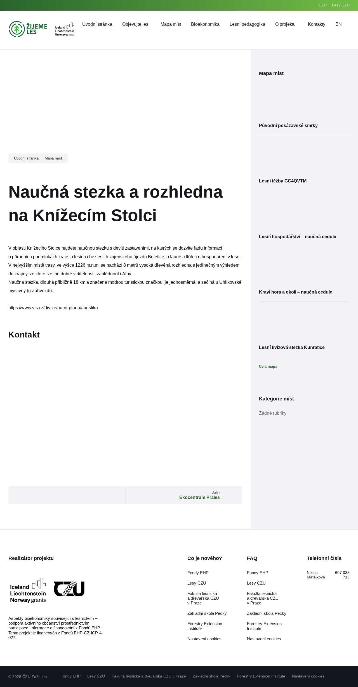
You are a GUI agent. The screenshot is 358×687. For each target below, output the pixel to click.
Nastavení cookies (204, 638)
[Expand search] (344, 35)
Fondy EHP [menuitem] (70, 676)
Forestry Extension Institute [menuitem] (261, 676)
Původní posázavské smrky (288, 125)
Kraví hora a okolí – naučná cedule (295, 292)
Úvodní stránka (26, 158)
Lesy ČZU (196, 583)
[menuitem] (97, 24)
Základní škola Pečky (207, 613)
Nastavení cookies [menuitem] (308, 676)
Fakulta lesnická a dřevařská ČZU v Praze (203, 598)
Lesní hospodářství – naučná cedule (297, 236)
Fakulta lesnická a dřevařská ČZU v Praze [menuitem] (149, 676)
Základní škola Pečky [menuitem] (211, 676)
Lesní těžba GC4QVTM (283, 181)
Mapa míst (53, 158)
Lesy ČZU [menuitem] (341, 5)
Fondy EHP (198, 572)
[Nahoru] (345, 676)
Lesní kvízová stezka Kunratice (292, 347)
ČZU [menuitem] (323, 5)
